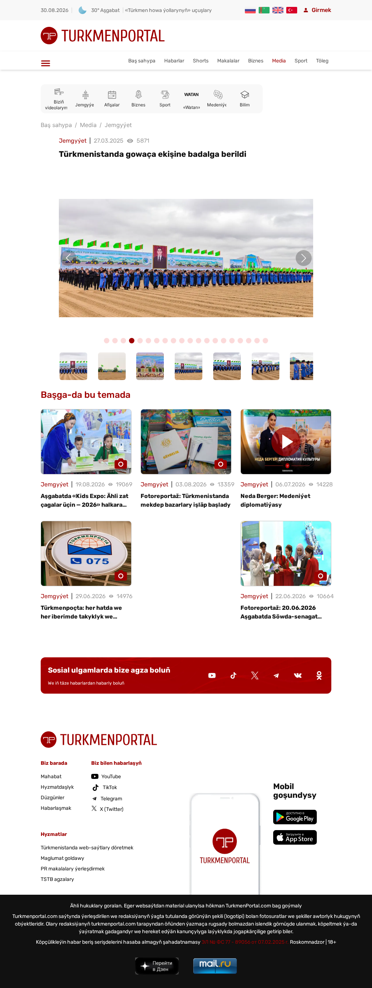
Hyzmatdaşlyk (57, 787)
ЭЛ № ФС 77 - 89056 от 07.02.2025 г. (245, 942)
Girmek (321, 10)
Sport (301, 61)
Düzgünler (52, 798)
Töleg (322, 61)
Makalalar (228, 61)
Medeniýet (218, 104)
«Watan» (191, 107)
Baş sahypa (141, 61)
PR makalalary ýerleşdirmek (73, 869)
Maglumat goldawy (62, 858)
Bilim (245, 104)
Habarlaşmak (56, 808)
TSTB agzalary (57, 879)
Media (279, 61)
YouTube (111, 776)
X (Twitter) (112, 809)
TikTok (110, 787)
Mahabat (51, 776)
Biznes (255, 61)
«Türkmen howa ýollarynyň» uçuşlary (168, 10)
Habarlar (174, 61)
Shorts (201, 61)
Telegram (111, 799)
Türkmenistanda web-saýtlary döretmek (87, 848)
